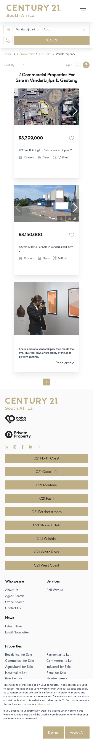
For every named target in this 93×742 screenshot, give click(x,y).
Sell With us (55, 590)
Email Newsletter (17, 632)
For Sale (45, 54)
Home (7, 54)
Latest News (13, 626)
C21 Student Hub (46, 525)
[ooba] (46, 419)
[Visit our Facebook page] (22, 447)
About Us (11, 590)
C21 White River (46, 552)
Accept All (77, 733)
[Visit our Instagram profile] (14, 447)
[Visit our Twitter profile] (6, 446)
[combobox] (61, 30)
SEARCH (52, 40)
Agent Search (14, 596)
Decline (53, 733)
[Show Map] (86, 65)
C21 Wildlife (46, 538)
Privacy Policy (45, 704)
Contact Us (13, 608)
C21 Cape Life (47, 471)
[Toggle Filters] (8, 40)
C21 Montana (46, 485)
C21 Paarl (46, 498)
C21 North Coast (46, 458)
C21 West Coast (46, 565)
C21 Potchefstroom (47, 512)
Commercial (25, 54)
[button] (38, 29)
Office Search (14, 602)
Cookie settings (26, 733)
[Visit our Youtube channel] (38, 447)
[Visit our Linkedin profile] (30, 447)
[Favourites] (71, 138)
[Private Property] (46, 434)
